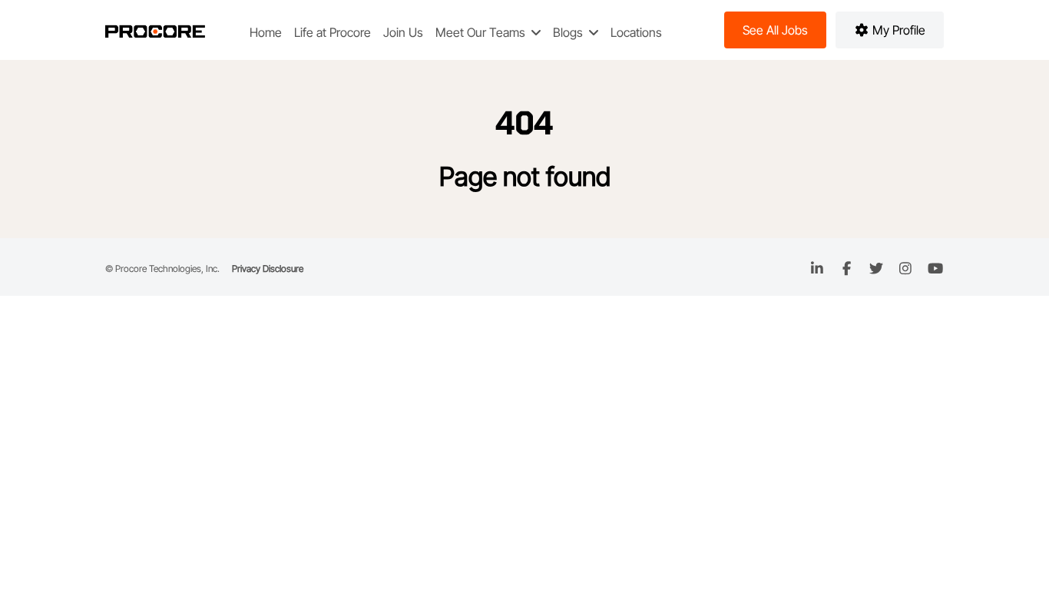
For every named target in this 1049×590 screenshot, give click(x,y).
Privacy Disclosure (267, 268)
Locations (636, 32)
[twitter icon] (876, 268)
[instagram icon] (906, 268)
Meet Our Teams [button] (481, 32)
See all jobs (775, 30)
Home (266, 32)
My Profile (897, 30)
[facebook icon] (846, 268)
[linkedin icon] (817, 268)
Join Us (403, 32)
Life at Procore (332, 32)
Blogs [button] (569, 32)
